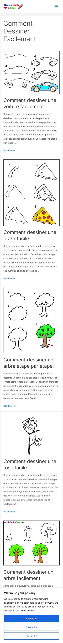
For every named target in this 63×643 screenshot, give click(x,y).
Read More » (9, 150)
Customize (31, 627)
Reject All (32, 636)
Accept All (31, 618)
